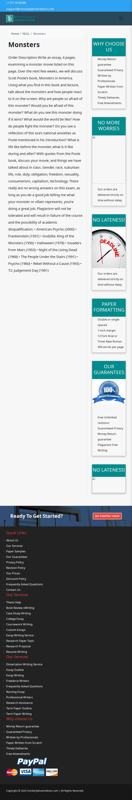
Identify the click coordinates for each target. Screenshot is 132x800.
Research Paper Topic (20, 641)
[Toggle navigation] (121, 18)
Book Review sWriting (20, 608)
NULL (26, 34)
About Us (12, 540)
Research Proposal (18, 646)
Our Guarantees (16, 557)
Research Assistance (19, 703)
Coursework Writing (19, 624)
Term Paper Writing (19, 714)
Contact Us (13, 590)
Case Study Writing (18, 613)
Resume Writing (16, 652)
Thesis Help (13, 602)
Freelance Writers (17, 681)
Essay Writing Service (20, 635)
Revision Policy (15, 568)
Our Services (14, 546)
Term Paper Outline (19, 708)
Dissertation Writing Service (24, 664)
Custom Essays (16, 630)
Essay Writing (15, 675)
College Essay (15, 619)
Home (15, 34)
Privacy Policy (15, 562)
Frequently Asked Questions (24, 584)
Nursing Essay (15, 692)
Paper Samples (16, 551)
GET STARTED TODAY (107, 516)
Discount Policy (16, 579)
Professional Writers (19, 697)
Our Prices (13, 573)
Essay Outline (15, 670)
